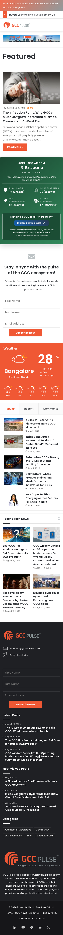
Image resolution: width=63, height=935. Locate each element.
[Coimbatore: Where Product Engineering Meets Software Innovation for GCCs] (13, 478)
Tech (29, 835)
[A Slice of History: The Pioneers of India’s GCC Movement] (13, 424)
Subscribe (24, 918)
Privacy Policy (49, 913)
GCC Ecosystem (13, 835)
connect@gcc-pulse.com (25, 648)
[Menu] (58, 26)
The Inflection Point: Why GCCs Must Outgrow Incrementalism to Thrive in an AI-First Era (30, 116)
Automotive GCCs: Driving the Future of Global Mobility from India (42, 460)
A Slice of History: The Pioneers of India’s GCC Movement (41, 423)
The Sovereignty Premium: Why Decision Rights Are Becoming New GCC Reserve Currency (15, 600)
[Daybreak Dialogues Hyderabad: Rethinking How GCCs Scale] (46, 581)
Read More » (15, 147)
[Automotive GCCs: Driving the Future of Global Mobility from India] (13, 462)
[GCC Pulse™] (17, 25)
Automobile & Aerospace (18, 829)
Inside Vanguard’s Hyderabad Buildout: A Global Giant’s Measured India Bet (42, 442)
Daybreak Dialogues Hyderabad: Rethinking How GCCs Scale (46, 598)
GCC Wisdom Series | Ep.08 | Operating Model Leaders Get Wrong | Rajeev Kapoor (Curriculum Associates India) (46, 555)
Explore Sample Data (29, 223)
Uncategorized (45, 835)
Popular (10, 409)
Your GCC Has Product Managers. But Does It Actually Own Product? (15, 551)
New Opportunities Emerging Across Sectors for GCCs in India (42, 498)
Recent (29, 409)
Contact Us (38, 918)
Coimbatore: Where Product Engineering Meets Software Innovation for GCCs (39, 479)
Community (42, 829)
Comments (50, 409)
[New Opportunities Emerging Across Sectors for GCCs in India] (13, 499)
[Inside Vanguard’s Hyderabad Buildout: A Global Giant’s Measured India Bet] (13, 441)
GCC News (21, 913)
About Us (34, 913)
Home (9, 913)
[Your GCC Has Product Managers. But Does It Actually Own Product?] (16, 534)
